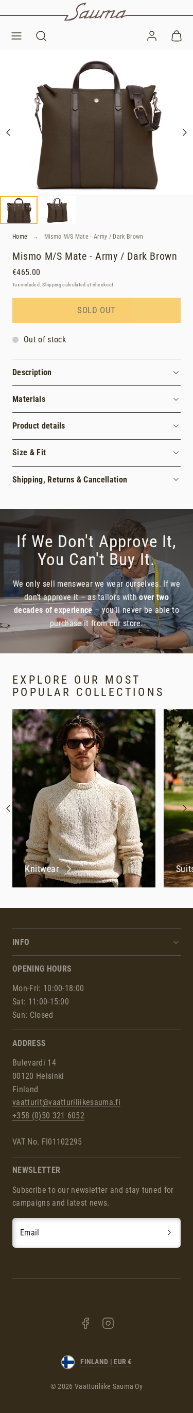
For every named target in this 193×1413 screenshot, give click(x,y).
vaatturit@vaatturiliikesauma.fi (66, 1102)
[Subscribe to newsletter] (169, 1233)
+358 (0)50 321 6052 (48, 1115)
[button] (16, 36)
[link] (151, 36)
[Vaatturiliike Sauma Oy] (96, 11)
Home (19, 236)
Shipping (51, 284)
